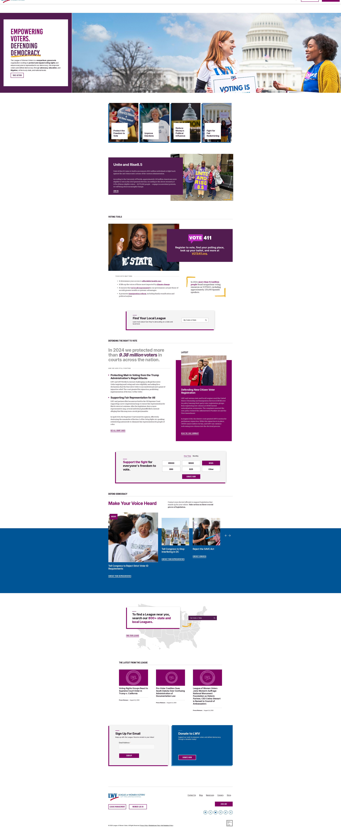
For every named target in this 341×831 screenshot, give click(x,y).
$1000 (171, 463)
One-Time (187, 456)
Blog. (201, 795)
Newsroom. (210, 795)
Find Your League (132, 635)
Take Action (17, 75)
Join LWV (224, 804)
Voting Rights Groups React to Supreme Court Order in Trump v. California (133, 691)
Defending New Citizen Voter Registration (198, 391)
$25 (191, 469)
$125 (211, 463)
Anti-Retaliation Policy (167, 825)
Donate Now (191, 476)
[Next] (230, 536)
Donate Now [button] (187, 757)
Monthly (195, 456)
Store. (229, 795)
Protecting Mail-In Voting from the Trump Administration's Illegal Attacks (135, 377)
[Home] (128, 797)
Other (211, 469)
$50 (171, 469)
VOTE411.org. (200, 253)
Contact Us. (192, 795)
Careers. (220, 795)
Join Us (116, 191)
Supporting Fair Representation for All (133, 397)
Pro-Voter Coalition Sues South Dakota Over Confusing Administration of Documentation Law (170, 692)
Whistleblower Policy (155, 825)
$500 (191, 463)
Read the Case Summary (190, 433)
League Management (117, 807)
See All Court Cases (118, 430)
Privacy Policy (144, 825)
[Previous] (226, 536)
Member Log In (138, 807)
